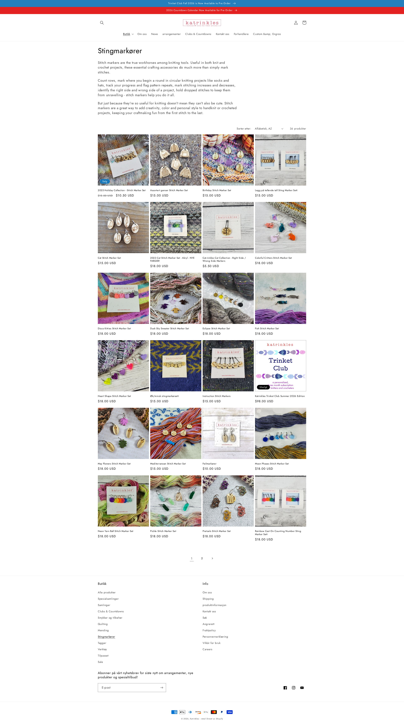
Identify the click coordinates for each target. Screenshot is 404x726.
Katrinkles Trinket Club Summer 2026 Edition (280, 396)
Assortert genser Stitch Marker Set (169, 190)
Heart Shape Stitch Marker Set (114, 396)
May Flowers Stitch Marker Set (114, 463)
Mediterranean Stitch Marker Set (168, 463)
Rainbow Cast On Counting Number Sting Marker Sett (278, 533)
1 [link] (192, 558)
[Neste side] (212, 558)
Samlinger (104, 605)
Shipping (208, 599)
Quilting (103, 624)
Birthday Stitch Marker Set (217, 190)
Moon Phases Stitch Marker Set (272, 463)
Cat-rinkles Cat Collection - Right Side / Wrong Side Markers (224, 259)
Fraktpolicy (209, 630)
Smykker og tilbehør (110, 618)
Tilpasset (103, 655)
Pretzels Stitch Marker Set (217, 531)
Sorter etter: (244, 128)
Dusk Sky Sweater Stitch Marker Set (169, 328)
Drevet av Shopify (215, 718)
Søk (205, 618)
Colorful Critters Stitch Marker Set (273, 257)
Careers (207, 649)
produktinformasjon (214, 605)
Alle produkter (107, 592)
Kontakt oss (209, 611)
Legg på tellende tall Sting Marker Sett (276, 190)
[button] (102, 22)
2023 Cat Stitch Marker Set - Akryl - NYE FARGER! (172, 259)
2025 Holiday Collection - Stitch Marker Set (122, 190)
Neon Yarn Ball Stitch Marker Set (115, 531)
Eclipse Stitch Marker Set (216, 328)
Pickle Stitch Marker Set (163, 531)
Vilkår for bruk (211, 643)
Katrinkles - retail (198, 718)
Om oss (207, 592)
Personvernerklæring (215, 637)
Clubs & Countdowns (111, 611)
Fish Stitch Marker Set (267, 328)
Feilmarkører (209, 463)
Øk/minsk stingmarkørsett (164, 396)
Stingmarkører (106, 637)
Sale (100, 662)
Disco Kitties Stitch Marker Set (114, 328)
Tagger (102, 643)
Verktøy (102, 649)
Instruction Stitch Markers (217, 396)
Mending (103, 630)
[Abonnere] (161, 687)
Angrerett (208, 624)
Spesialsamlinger (108, 599)
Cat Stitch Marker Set (109, 257)
